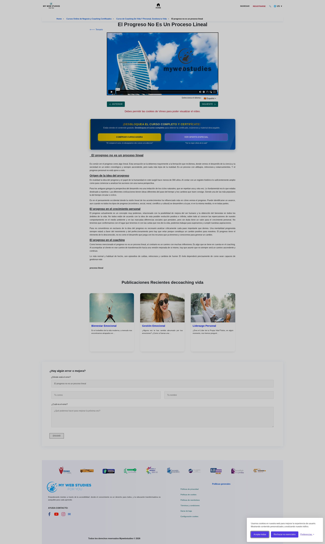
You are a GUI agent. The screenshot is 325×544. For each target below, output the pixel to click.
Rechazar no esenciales (285, 534)
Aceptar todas (260, 534)
